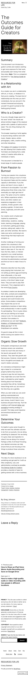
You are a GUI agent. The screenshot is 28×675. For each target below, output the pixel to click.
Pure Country (12, 287)
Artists (7, 488)
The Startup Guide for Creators (11, 468)
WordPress (17, 669)
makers (6, 147)
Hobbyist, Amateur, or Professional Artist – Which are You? (13, 323)
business (12, 488)
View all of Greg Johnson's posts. (10, 513)
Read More (11, 631)
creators (15, 147)
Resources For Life (10, 662)
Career (11, 486)
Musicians (16, 490)
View (14, 606)
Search (22, 640)
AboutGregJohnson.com (7, 510)
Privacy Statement (6, 665)
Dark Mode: (22, 673)
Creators (11, 490)
